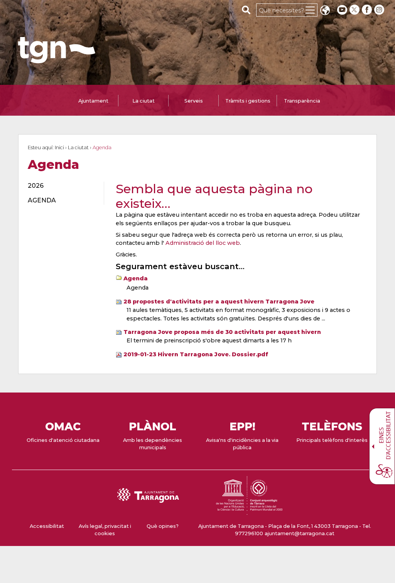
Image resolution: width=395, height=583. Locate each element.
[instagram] (380, 10)
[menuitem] (61, 186)
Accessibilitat (47, 526)
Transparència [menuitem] (302, 101)
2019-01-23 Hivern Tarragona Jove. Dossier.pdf (195, 354)
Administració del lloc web (202, 242)
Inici (59, 147)
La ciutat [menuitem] (143, 101)
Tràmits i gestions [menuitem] (247, 101)
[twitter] (355, 10)
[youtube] (342, 10)
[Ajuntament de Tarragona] (56, 59)
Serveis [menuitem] (193, 101)
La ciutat (78, 147)
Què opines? (163, 526)
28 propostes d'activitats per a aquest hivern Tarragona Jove (218, 301)
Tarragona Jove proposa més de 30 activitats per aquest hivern (222, 332)
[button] (324, 11)
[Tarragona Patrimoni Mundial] (249, 511)
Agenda (135, 278)
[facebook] (367, 10)
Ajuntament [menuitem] (93, 101)
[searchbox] (246, 9)
